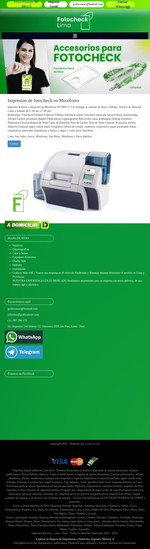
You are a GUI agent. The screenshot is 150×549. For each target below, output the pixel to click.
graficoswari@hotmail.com (23, 308)
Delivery (17, 265)
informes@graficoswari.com (23, 314)
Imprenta (17, 245)
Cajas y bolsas (20, 253)
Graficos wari (92, 443)
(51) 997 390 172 (17, 320)
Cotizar (14, 143)
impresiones (19, 268)
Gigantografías (20, 249)
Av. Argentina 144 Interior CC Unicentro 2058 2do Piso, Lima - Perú (46, 326)
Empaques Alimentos (24, 257)
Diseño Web (19, 261)
